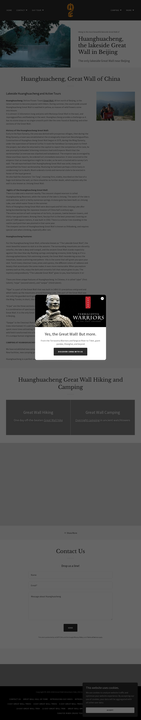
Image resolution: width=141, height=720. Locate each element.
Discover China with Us (70, 351)
